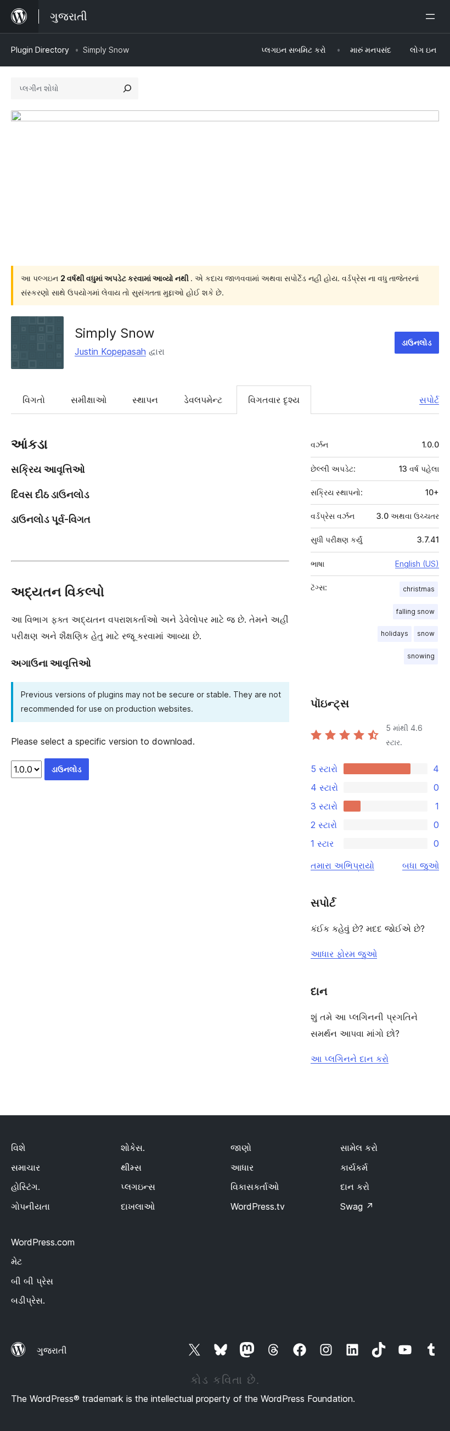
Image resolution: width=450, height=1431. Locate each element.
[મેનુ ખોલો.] (432, 16)
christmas (419, 589)
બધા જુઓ (420, 865)
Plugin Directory (40, 49)
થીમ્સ (131, 1167)
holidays (394, 633)
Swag (357, 1206)
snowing (421, 656)
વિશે (18, 1147)
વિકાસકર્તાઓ (254, 1186)
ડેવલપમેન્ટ (203, 399)
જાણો (240, 1147)
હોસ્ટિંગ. (25, 1186)
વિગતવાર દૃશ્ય (274, 399)
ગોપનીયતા (30, 1206)
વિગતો (33, 399)
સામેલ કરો (359, 1147)
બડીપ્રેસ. (28, 1300)
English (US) (417, 563)
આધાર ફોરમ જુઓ (344, 953)
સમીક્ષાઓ (88, 399)
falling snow (415, 611)
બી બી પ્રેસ (32, 1281)
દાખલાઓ (138, 1206)
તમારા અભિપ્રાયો (342, 865)
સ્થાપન (145, 399)
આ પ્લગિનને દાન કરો (350, 1058)
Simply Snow (115, 333)
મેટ (16, 1261)
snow (426, 633)
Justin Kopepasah (110, 351)
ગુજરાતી (52, 1350)
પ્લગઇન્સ (138, 1186)
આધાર (242, 1167)
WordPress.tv (257, 1206)
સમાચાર (25, 1167)
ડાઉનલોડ (417, 342)
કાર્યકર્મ (354, 1167)
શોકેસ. (133, 1147)
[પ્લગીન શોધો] (127, 88)
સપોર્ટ (429, 399)
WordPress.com (43, 1242)
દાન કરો (354, 1186)
